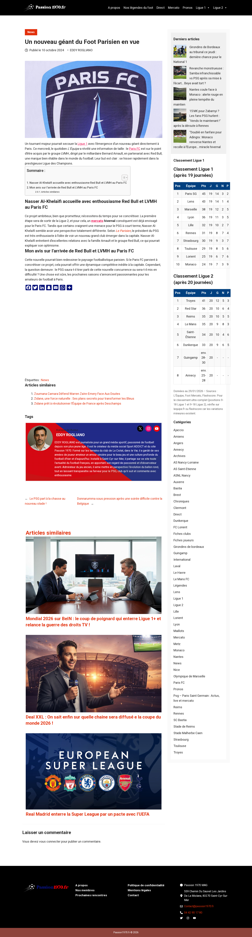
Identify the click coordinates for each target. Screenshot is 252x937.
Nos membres (84, 890)
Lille (176, 611)
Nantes (178, 657)
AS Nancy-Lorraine (186, 462)
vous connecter (50, 841)
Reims (177, 707)
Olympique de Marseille (189, 676)
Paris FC (134, 148)
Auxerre (178, 482)
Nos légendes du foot (138, 7)
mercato (97, 221)
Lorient (178, 618)
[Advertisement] (93, 335)
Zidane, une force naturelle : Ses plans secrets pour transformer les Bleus (84, 398)
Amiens (178, 436)
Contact (133, 895)
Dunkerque (180, 520)
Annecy (178, 449)
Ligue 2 (218, 7)
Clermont (179, 508)
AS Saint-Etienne (184, 469)
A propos (114, 7)
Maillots (178, 631)
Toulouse (179, 746)
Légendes (180, 585)
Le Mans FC (181, 579)
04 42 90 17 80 (193, 912)
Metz (177, 644)
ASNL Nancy (181, 475)
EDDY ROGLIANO (81, 50)
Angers (178, 443)
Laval (176, 566)
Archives (179, 456)
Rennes (178, 713)
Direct (161, 7)
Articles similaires (50, 192)
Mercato (173, 7)
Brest (177, 495)
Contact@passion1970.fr (199, 906)
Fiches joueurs (183, 540)
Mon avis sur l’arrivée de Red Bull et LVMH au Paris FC (63, 187)
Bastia (177, 488)
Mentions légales (139, 890)
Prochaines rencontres (91, 895)
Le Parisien (123, 231)
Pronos (188, 7)
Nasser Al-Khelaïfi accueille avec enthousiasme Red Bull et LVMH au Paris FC (78, 182)
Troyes (178, 752)
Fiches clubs (182, 534)
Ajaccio (178, 430)
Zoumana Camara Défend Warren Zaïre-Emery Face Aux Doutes (77, 394)
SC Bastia (180, 720)
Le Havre (179, 572)
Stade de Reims (184, 726)
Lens (176, 592)
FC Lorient (180, 527)
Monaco (178, 650)
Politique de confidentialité (146, 885)
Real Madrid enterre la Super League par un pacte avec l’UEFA (87, 814)
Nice (176, 670)
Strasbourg (181, 739)
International (181, 559)
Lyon (176, 624)
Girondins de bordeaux (188, 547)
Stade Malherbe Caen (187, 733)
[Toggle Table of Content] (123, 177)
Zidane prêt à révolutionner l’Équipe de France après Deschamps (77, 403)
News (31, 32)
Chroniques (181, 501)
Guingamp (180, 553)
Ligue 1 (201, 7)
